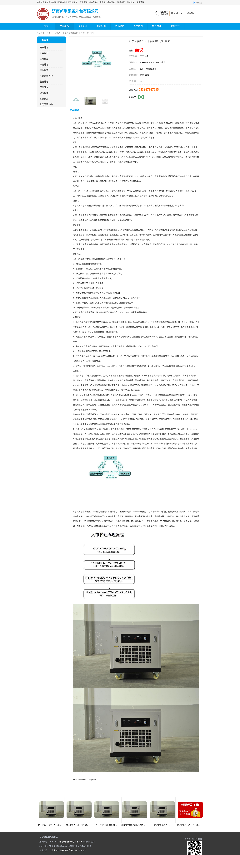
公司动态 (101, 26)
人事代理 (44, 53)
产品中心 (64, 26)
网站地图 (82, 850)
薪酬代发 (44, 99)
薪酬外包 (44, 87)
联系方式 (175, 26)
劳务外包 (44, 64)
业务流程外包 (46, 104)
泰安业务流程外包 (134, 825)
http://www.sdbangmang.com (84, 779)
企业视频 (82, 26)
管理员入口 (73, 850)
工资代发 (44, 59)
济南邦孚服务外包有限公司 (70, 842)
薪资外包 (44, 47)
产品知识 (119, 26)
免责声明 (64, 850)
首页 (46, 26)
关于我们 (138, 26)
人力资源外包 (46, 76)
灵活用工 (44, 70)
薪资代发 (44, 93)
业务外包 (44, 81)
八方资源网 (54, 850)
